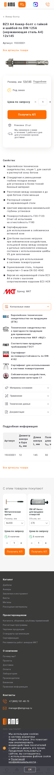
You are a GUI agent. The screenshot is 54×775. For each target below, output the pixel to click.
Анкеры (7, 589)
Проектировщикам (14, 615)
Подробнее (40, 81)
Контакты (9, 695)
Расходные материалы (15, 607)
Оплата (7, 669)
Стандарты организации (16, 634)
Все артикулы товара (15, 50)
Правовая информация (15, 687)
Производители (11, 678)
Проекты (7, 661)
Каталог (8, 579)
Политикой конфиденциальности (22, 761)
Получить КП (15, 551)
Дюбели (7, 585)
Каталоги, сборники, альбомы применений (26, 621)
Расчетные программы (15, 625)
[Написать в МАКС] (35, 4)
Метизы (7, 602)
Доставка (8, 665)
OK (30, 769)
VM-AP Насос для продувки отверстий (36, 512)
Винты (6, 598)
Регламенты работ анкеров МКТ (20, 642)
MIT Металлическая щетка (13, 512)
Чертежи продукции (13, 629)
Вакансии (8, 682)
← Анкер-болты (11, 17)
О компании (10, 650)
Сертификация (11, 638)
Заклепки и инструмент (15, 594)
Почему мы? (9, 656)
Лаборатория (10, 673)
